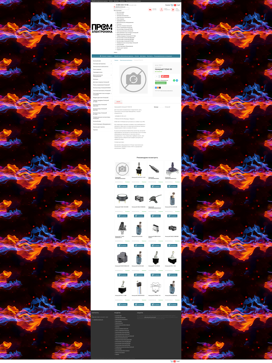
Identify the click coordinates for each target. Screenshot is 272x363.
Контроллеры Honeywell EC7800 (100, 113)
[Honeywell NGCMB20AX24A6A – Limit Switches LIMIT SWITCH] (122, 169)
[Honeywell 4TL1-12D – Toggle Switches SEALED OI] (172, 257)
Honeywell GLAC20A (137, 236)
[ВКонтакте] (156, 88)
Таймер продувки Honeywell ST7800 (101, 101)
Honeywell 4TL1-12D (170, 266)
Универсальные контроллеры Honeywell (101, 117)
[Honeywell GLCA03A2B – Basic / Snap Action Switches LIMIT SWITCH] (172, 198)
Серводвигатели (97, 72)
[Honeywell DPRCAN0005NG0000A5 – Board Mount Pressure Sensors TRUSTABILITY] (156, 198)
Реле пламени (97, 69)
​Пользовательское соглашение (133, 1)
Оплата (111, 1)
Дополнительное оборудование (98, 75)
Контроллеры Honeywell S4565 (102, 87)
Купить (166, 76)
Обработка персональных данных (100, 1)
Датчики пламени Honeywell (101, 82)
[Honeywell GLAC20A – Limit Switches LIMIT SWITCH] (139, 228)
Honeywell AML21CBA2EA (138, 207)
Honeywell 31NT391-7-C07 (138, 177)
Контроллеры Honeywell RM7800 (100, 109)
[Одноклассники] (158, 88)
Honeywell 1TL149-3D (154, 266)
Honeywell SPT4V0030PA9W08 (153, 178)
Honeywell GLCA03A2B (171, 207)
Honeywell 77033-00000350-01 (119, 237)
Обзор (118, 101)
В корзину (123, 186)
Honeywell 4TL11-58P (120, 295)
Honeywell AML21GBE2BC (172, 236)
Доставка (116, 1)
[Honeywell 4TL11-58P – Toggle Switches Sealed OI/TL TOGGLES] (122, 287)
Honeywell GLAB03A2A (171, 295)
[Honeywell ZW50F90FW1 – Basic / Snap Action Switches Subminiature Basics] (139, 287)
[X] (160, 88)
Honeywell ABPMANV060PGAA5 (170, 178)
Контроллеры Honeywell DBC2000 (100, 105)
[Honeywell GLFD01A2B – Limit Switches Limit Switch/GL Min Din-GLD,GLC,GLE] (139, 257)
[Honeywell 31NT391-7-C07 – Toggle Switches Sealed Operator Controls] (139, 169)
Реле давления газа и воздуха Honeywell (101, 94)
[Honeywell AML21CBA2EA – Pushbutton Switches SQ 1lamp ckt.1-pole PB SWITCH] (139, 198)
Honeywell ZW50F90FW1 (138, 295)
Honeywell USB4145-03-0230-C (154, 237)
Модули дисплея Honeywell (100, 97)
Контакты (122, 1)
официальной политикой (150, 317)
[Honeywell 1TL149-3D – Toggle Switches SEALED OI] (155, 257)
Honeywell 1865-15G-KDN (121, 207)
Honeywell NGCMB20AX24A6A (120, 178)
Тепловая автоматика (99, 63)
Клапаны (95, 79)
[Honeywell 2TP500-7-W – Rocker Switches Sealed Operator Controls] (155, 287)
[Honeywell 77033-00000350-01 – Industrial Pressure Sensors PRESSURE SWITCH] (122, 228)
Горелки (95, 129)
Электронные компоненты (100, 66)
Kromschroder (97, 61)
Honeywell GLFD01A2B (138, 266)
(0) (122, 182)
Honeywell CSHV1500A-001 (122, 266)
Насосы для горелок (99, 127)
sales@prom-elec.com (120, 6)
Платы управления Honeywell (101, 85)
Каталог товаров (107, 56)
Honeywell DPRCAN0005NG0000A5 (154, 207)
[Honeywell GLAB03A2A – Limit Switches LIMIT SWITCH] (172, 287)
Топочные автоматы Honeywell (101, 90)
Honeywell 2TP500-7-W (154, 295)
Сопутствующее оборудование (101, 124)
